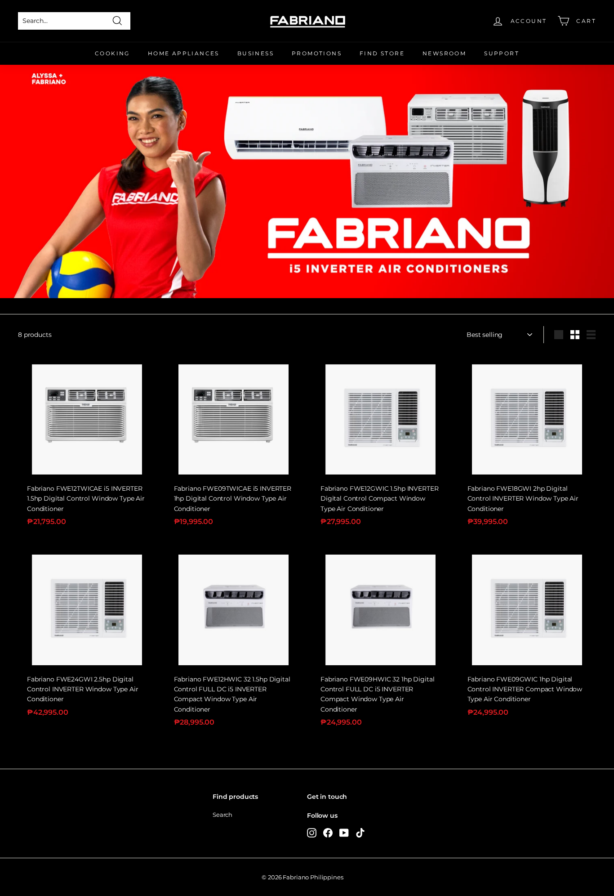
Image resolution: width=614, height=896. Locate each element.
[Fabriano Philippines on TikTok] (360, 833)
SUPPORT (501, 53)
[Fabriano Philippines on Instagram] (311, 833)
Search (222, 814)
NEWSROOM (444, 53)
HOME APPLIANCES (183, 53)
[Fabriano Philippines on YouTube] (344, 833)
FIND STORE (382, 53)
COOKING (112, 53)
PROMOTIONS (317, 53)
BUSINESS (255, 53)
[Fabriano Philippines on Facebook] (328, 833)
